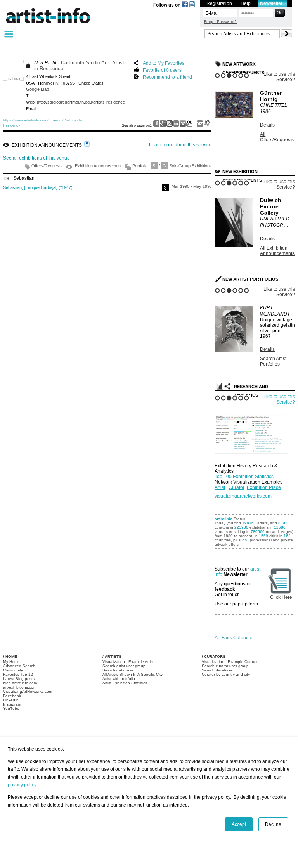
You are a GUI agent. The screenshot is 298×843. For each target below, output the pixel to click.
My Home (11, 661)
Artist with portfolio (118, 678)
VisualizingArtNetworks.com (27, 691)
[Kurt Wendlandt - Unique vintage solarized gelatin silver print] (234, 350)
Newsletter (271, 3)
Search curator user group (225, 666)
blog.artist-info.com (20, 683)
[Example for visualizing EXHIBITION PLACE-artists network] (253, 432)
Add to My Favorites (163, 63)
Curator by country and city (226, 674)
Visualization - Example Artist (128, 661)
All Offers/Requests (277, 137)
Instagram (12, 704)
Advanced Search (19, 666)
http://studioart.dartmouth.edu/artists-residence (81, 102)
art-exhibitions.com (19, 687)
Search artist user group (124, 666)
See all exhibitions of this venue (36, 158)
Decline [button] (273, 824)
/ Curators (213, 656)
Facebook (12, 696)
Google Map (37, 89)
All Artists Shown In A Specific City (132, 674)
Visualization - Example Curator (230, 661)
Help (246, 3)
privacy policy (22, 784)
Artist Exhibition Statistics (124, 683)
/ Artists (111, 656)
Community (13, 670)
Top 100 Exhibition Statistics (244, 476)
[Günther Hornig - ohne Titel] (234, 117)
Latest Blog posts (19, 678)
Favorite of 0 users (162, 70)
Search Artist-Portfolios (274, 361)
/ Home (10, 656)
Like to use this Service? (279, 76)
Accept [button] (239, 824)
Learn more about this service (180, 144)
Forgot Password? (220, 21)
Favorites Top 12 (18, 674)
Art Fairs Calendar (234, 637)
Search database (117, 670)
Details (267, 125)
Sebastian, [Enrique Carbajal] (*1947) (38, 187)
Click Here (281, 597)
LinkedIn (11, 700)
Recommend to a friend (167, 77)
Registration (219, 3)
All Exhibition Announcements (277, 250)
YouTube (11, 708)
